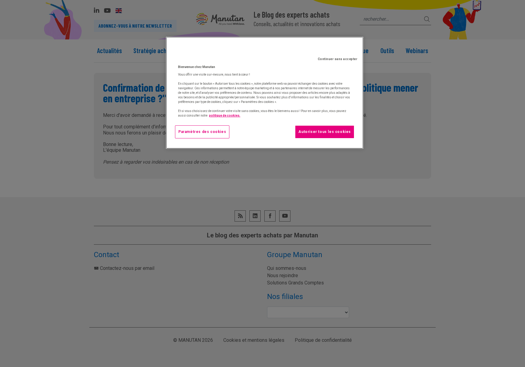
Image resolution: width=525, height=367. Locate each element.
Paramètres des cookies (202, 132)
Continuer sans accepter (338, 59)
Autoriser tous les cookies (324, 132)
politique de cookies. (224, 115)
